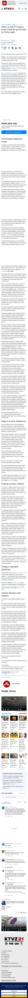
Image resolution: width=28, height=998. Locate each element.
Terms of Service (5, 961)
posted (7, 234)
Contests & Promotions (6, 972)
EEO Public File (5, 954)
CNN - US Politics (15, 672)
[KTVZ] (10, 9)
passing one (10, 480)
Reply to (9, 871)
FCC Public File (5, 958)
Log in (20, 793)
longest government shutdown (19, 572)
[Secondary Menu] (3, 8)
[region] (14, 853)
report (24, 816)
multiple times (21, 475)
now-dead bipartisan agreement (11, 73)
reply (6, 816)
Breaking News (5, 970)
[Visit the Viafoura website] (23, 912)
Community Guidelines (6, 951)
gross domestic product (20, 559)
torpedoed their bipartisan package (16, 66)
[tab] (6, 802)
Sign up (24, 793)
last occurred (22, 183)
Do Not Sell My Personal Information (10, 963)
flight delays (4, 586)
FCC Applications (5, 956)
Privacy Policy (4, 959)
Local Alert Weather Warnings (8, 977)
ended (6, 576)
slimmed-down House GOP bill (17, 68)
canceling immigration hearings (15, 586)
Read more (23, 893)
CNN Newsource (6, 40)
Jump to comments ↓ (6, 677)
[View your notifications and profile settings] (25, 802)
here (8, 788)
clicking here (12, 783)
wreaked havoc (16, 582)
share (21, 816)
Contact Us (4, 952)
